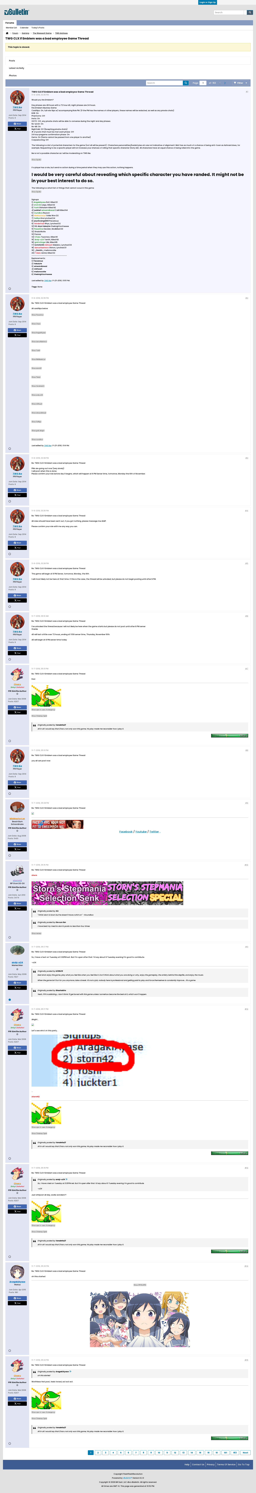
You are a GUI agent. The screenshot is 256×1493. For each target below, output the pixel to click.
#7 (246, 668)
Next (245, 1452)
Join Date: (13, 115)
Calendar (24, 27)
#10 (246, 865)
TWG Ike (47, 280)
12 (175, 1452)
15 (200, 1452)
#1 (247, 91)
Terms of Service (226, 1464)
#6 (246, 616)
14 (192, 1452)
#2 (246, 298)
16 (208, 1452)
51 (217, 1452)
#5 (246, 563)
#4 (246, 510)
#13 (246, 1168)
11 (167, 1452)
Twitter (154, 831)
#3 (246, 458)
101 (225, 1452)
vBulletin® (127, 1478)
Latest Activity (16, 68)
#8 (246, 750)
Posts (12, 60)
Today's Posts (37, 27)
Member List (11, 27)
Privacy (211, 1464)
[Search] (250, 12)
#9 (246, 803)
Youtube (141, 831)
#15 (246, 1360)
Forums (9, 22)
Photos (13, 75)
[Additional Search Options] (245, 12)
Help (187, 1464)
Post (18, 128)
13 (183, 1452)
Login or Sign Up (208, 2)
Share (19, 124)
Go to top (243, 1464)
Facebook (126, 831)
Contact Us (198, 1464)
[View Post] (66, 1179)
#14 (246, 1266)
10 (159, 1452)
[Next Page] (225, 83)
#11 (246, 946)
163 (235, 1452)
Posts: (11, 118)
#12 (246, 1009)
